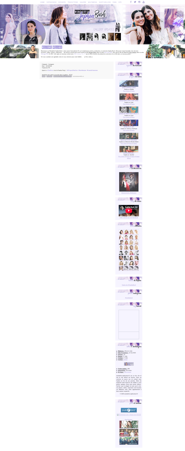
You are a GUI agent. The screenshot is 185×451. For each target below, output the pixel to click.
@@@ (125, 359)
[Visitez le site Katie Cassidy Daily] (136, 254)
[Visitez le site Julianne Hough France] (131, 244)
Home (42, 2)
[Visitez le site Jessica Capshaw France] (136, 239)
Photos (133, 91)
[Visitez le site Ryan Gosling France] (121, 249)
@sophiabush (129, 298)
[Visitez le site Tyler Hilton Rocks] (121, 254)
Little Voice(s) (127, 372)
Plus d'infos (126, 91)
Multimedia (92, 2)
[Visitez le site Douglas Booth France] (126, 239)
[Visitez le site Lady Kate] (126, 265)
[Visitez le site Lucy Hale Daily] (131, 260)
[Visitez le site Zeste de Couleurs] (121, 270)
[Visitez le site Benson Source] (126, 234)
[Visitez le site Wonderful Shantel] (131, 249)
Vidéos (135, 143)
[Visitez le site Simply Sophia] (131, 239)
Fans (114, 2)
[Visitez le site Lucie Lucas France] (136, 260)
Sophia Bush (51, 2)
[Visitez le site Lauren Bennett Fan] (136, 244)
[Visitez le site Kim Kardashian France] (121, 234)
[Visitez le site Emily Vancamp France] (126, 244)
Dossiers (62, 2)
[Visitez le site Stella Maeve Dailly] (131, 265)
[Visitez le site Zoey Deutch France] (121, 239)
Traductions (73, 2)
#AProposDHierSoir (72, 70)
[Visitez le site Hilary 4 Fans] (131, 234)
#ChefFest (50, 70)
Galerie (83, 2)
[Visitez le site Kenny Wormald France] (121, 244)
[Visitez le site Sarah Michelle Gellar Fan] (131, 254)
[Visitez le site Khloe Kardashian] (121, 265)
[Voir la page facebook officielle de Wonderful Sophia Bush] (131, 2)
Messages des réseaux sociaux (62, 76)
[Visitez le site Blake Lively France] (126, 260)
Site (120, 2)
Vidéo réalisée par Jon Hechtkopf (129, 217)
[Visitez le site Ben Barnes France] (126, 254)
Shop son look (105, 2)
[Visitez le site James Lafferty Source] (121, 260)
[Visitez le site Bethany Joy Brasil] (126, 249)
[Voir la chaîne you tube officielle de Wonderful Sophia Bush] (143, 2)
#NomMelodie (82, 70)
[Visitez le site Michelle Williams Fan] (136, 234)
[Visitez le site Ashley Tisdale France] (136, 249)
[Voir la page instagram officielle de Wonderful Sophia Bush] (139, 2)
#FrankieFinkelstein (92, 70)
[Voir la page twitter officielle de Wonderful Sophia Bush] (135, 2)
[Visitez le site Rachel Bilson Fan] (136, 265)
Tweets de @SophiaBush (129, 285)
